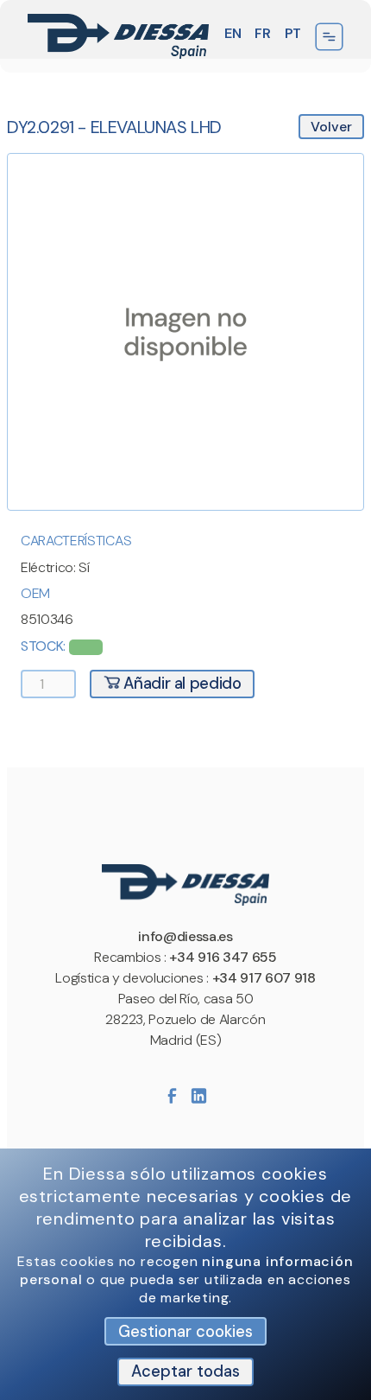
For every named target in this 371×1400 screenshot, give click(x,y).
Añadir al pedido (181, 683)
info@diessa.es (185, 936)
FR (262, 33)
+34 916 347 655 (222, 957)
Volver (331, 127)
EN (232, 33)
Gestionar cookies (185, 1331)
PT (293, 33)
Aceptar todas (185, 1371)
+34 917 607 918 (264, 978)
